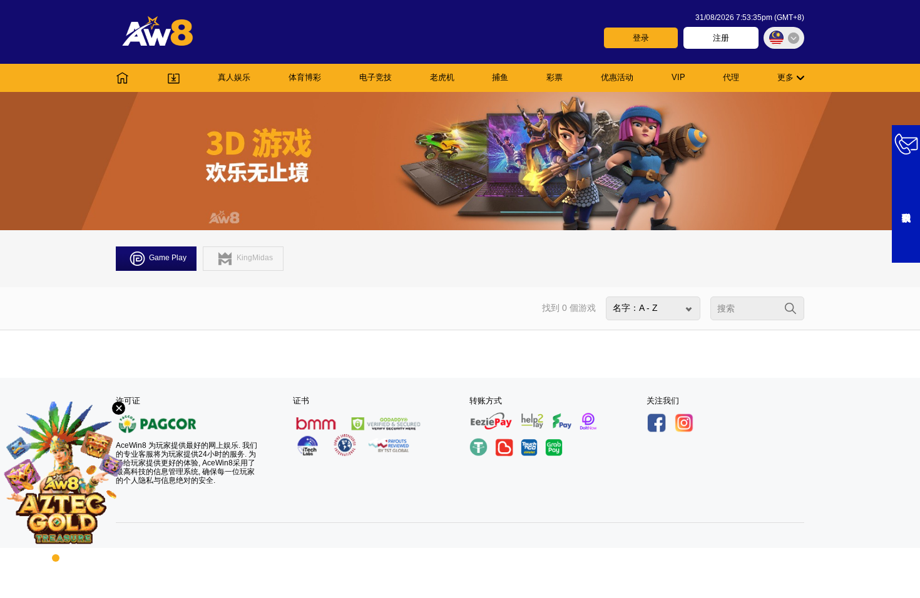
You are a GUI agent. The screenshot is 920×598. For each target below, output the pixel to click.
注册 (721, 38)
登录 (641, 38)
